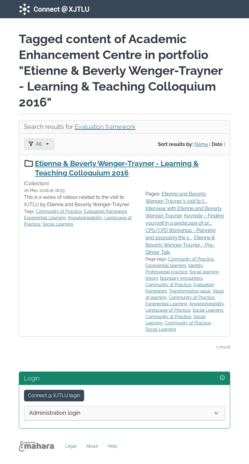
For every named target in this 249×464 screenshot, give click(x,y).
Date (217, 144)
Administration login (54, 413)
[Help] (222, 377)
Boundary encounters (181, 278)
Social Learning (58, 224)
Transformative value (189, 291)
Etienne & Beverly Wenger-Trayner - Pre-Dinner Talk (180, 245)
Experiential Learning (45, 217)
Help (112, 446)
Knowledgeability (85, 217)
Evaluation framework (105, 126)
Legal (71, 446)
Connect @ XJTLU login (54, 395)
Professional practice (166, 271)
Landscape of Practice (167, 310)
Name (201, 144)
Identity (195, 265)
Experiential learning (165, 265)
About (92, 446)
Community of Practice (59, 211)
